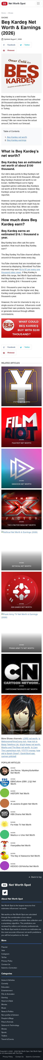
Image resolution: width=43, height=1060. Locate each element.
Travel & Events (7, 1039)
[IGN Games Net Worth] (21, 591)
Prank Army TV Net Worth (21, 648)
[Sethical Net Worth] (21, 550)
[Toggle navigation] (38, 3)
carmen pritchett (8, 756)
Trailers (4, 1035)
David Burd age (27, 753)
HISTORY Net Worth (20, 793)
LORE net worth (30, 738)
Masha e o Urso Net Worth (23, 835)
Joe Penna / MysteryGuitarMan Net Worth (25, 771)
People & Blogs (7, 1018)
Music (3, 1008)
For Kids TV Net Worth (21, 824)
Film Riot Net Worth (21, 443)
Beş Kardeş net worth (17, 137)
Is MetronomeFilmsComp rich (20, 740)
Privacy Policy (6, 960)
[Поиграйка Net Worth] (4, 844)
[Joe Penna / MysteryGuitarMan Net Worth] (4, 770)
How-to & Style (7, 1001)
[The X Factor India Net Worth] (21, 509)
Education (5, 987)
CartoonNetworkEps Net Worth (21, 689)
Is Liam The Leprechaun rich (19, 749)
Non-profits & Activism (10, 1015)
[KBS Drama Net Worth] (4, 813)
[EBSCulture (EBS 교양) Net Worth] (4, 781)
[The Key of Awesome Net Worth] (4, 855)
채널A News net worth (30, 744)
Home (3, 13)
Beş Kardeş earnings (16, 140)
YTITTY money (28, 750)
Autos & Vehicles (8, 980)
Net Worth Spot (16, 3)
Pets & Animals (7, 1021)
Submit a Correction (9, 967)
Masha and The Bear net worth (15, 747)
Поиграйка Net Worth (21, 845)
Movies (4, 1004)
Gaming (4, 997)
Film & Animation (8, 994)
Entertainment (6, 990)
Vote (3, 950)
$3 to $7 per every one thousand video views (20, 271)
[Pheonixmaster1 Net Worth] (21, 715)
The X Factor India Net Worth (21, 525)
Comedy (4, 983)
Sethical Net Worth (21, 566)
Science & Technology (10, 1025)
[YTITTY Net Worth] (21, 386)
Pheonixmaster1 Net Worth (21, 730)
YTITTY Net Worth (21, 402)
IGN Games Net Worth (21, 607)
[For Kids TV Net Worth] (4, 823)
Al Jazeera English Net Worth (24, 803)
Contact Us (5, 964)
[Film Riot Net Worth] (21, 427)
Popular (4, 947)
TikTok (4, 957)
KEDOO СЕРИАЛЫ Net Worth (25, 866)
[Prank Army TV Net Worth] (21, 632)
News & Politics (7, 1011)
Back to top (36, 876)
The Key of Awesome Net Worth (25, 855)
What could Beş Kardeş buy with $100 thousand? (26, 328)
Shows (10, 13)
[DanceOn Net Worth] (21, 468)
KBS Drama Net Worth (21, 814)
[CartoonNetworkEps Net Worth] (21, 673)
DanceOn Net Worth (21, 484)
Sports (4, 1032)
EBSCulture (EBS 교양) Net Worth (23, 782)
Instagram (5, 953)
